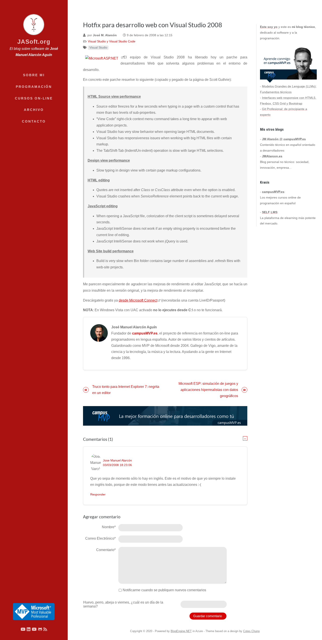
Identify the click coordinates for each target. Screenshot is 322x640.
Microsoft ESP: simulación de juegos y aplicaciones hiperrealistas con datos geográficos (208, 390)
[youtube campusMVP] (34, 629)
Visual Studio (98, 47)
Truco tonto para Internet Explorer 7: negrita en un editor (125, 390)
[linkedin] (28, 629)
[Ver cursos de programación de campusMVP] (165, 415)
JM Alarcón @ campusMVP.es (284, 139)
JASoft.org (33, 41)
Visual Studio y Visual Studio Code (111, 41)
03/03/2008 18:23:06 (117, 465)
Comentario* (106, 550)
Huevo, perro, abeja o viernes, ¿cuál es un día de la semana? (123, 604)
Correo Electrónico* (100, 538)
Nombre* (109, 527)
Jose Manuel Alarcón (117, 460)
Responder (98, 494)
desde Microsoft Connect (138, 300)
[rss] (45, 629)
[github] (40, 629)
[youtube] (23, 629)
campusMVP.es (144, 333)
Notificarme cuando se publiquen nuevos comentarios (164, 590)
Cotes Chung (251, 631)
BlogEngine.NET (181, 631)
